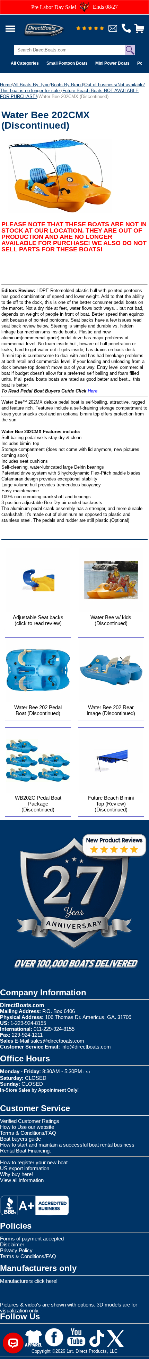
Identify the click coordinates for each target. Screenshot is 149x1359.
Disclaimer (12, 1244)
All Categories (25, 63)
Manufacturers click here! (29, 1281)
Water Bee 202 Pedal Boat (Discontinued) (38, 710)
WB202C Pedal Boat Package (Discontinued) (38, 803)
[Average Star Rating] (90, 28)
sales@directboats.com (57, 1041)
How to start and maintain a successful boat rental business (67, 1145)
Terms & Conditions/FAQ (28, 1133)
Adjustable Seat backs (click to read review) (38, 620)
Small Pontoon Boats (67, 63)
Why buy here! (16, 1174)
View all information (22, 1180)
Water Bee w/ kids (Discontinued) (110, 620)
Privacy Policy (16, 1250)
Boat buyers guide (20, 1139)
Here (92, 391)
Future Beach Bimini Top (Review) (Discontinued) (111, 803)
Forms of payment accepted (32, 1238)
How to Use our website (27, 1127)
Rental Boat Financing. (25, 1151)
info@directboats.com (86, 1047)
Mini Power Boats (112, 63)
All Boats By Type (31, 84)
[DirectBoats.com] (53, 26)
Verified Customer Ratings (29, 1121)
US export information (24, 1168)
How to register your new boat (34, 1162)
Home (6, 84)
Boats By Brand (67, 84)
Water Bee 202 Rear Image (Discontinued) (111, 710)
